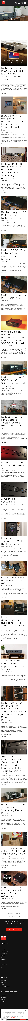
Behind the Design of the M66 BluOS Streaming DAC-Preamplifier (13, 809)
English (2, 1019)
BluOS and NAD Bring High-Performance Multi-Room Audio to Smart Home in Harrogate (13, 123)
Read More (3, 93)
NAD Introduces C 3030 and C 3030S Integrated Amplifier (13, 381)
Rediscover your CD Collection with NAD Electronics (13, 215)
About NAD (3, 980)
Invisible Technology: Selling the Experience (13, 541)
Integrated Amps (4, 951)
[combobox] (3, 1019)
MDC (2, 957)
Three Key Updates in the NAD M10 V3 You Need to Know (13, 851)
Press (2, 984)
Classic (2, 967)
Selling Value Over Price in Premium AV (12, 580)
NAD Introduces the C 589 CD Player (14, 297)
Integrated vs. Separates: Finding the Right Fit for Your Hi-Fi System (13, 621)
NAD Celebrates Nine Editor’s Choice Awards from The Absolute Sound (13, 423)
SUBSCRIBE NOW (14, 929)
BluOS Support (4, 997)
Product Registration (5, 986)
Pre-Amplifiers (4, 949)
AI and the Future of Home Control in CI (13, 465)
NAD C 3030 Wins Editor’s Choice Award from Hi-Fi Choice (13, 254)
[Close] (25, 1010)
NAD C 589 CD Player (12, 306)
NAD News (3, 982)
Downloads (3, 999)
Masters (3, 970)
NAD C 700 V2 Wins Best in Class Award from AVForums (13, 892)
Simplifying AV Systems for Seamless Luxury (12, 501)
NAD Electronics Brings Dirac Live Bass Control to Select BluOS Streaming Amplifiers (12, 171)
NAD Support (4, 995)
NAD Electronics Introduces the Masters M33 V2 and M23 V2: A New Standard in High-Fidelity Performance (14, 712)
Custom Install (4, 972)
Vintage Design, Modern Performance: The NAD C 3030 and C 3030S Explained (14, 337)
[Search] (16, 3)
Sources (3, 955)
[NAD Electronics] (3, 2)
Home (12, 35)
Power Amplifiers (4, 947)
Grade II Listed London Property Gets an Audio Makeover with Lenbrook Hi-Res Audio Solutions (12, 763)
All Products (4, 959)
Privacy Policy (14, 1017)
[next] (20, 916)
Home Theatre (4, 953)
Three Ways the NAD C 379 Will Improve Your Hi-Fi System (13, 665)
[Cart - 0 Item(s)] (22, 3)
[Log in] (18, 3)
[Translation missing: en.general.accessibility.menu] (25, 2)
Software (3, 1001)
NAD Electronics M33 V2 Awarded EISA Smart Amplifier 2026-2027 (12, 74)
